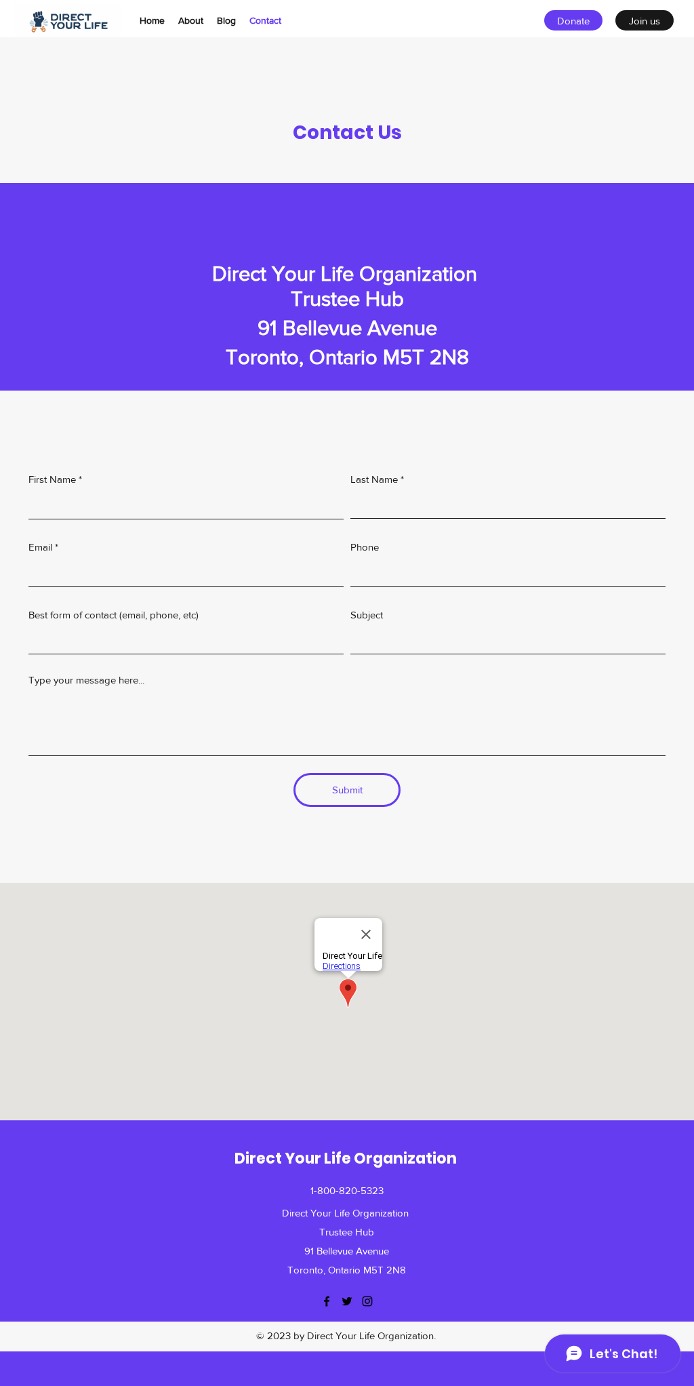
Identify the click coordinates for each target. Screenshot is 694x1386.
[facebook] (326, 1301)
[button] (573, 20)
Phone (364, 547)
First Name (52, 479)
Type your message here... (86, 680)
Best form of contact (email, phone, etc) (113, 615)
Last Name (374, 479)
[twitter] (347, 1301)
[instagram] (367, 1301)
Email (40, 547)
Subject (366, 615)
